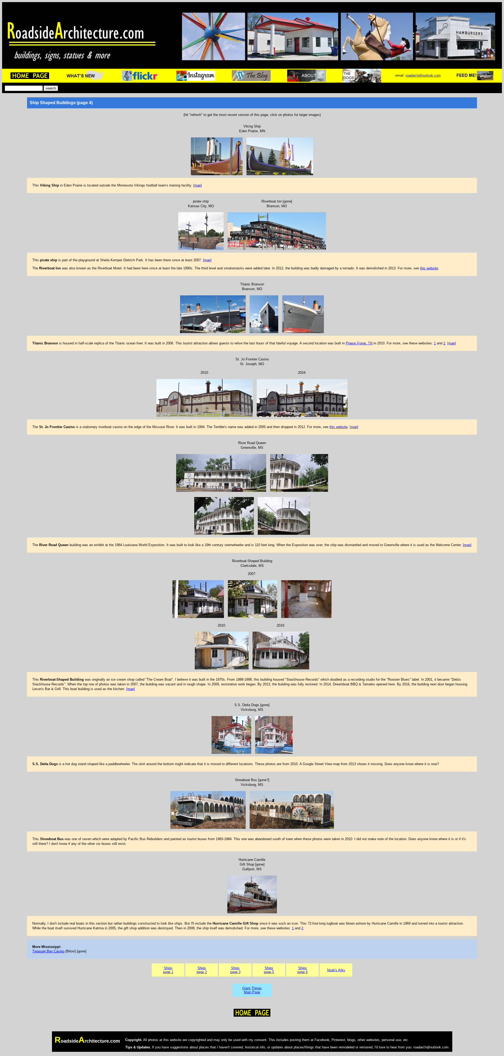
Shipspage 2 (202, 970)
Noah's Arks (336, 970)
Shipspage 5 (269, 970)
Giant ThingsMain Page (252, 990)
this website (429, 268)
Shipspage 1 (168, 970)
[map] (197, 185)
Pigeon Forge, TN (359, 343)
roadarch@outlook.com (423, 75)
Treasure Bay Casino (48, 951)
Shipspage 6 (302, 970)
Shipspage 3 (235, 970)
